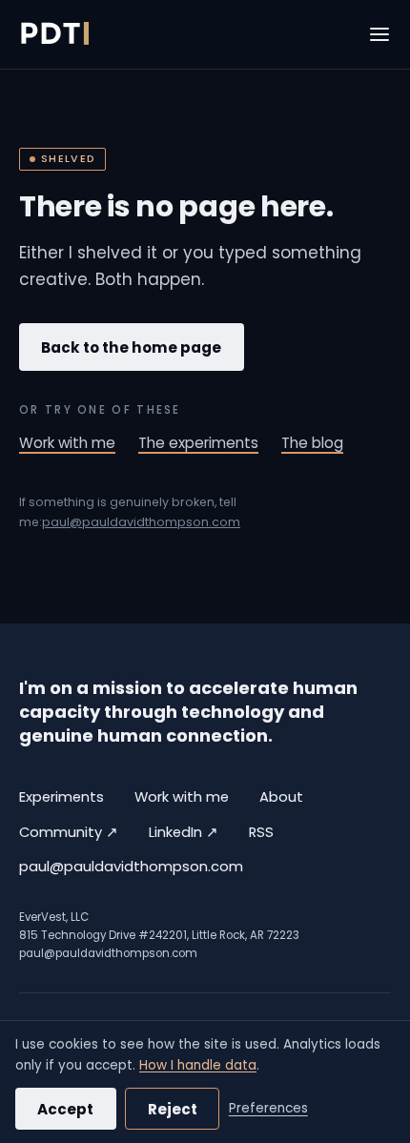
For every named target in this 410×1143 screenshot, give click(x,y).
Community (68, 832)
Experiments (61, 796)
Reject (172, 1109)
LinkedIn (183, 832)
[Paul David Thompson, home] (54, 34)
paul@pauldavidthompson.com (141, 522)
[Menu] (379, 34)
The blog (312, 443)
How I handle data (197, 1065)
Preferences (268, 1108)
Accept (65, 1109)
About (281, 796)
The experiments (198, 443)
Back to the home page (131, 347)
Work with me (67, 443)
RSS (261, 832)
